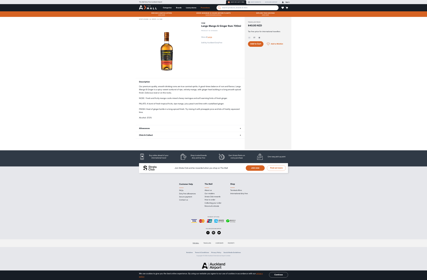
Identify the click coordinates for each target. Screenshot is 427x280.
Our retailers (210, 194)
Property (231, 243)
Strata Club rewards (212, 197)
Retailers (189, 252)
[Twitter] (219, 232)
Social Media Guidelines (232, 252)
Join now (255, 168)
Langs (209, 37)
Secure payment (185, 197)
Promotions (205, 8)
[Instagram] (213, 232)
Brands (178, 8)
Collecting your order (213, 203)
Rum (161, 19)
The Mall (196, 243)
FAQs (181, 191)
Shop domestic (256, 2)
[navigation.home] (148, 7)
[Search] (219, 7)
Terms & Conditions (202, 252)
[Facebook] (208, 232)
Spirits (154, 19)
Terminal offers (236, 190)
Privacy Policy (216, 252)
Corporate (219, 243)
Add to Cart (255, 44)
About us (208, 190)
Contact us (183, 200)
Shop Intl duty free (237, 2)
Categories (167, 8)
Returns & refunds (212, 206)
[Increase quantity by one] (259, 37)
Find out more (276, 168)
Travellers (207, 243)
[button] (282, 8)
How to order (210, 200)
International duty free (239, 194)
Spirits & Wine (144, 19)
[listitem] (156, 156)
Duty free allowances (187, 194)
